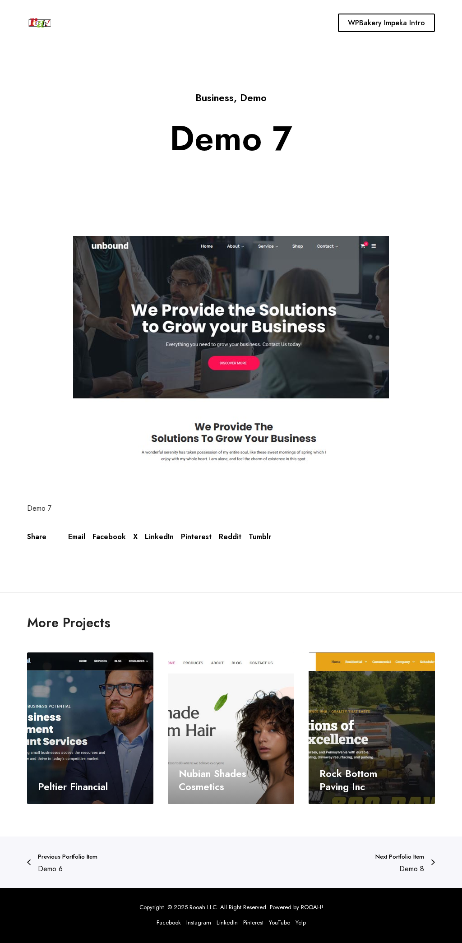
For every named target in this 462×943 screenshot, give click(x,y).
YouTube (279, 922)
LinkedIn (159, 537)
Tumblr (260, 537)
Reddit (230, 537)
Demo (253, 97)
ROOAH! (312, 907)
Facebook (109, 537)
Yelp (301, 922)
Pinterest (196, 537)
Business (214, 97)
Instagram (198, 922)
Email (76, 537)
